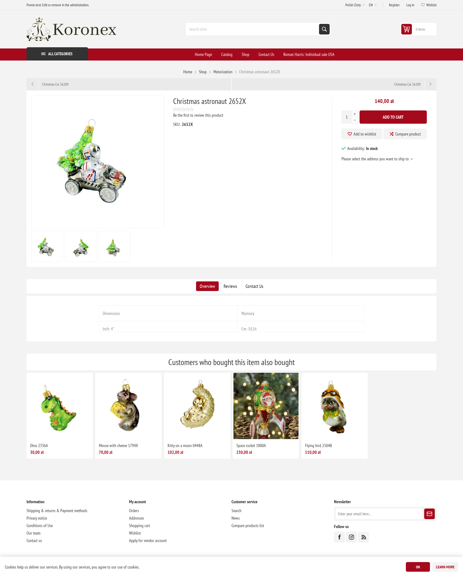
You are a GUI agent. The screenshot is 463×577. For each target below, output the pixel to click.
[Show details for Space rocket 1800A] (266, 406)
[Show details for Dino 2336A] (60, 406)
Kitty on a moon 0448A (185, 445)
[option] (47, 246)
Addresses (136, 518)
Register (394, 4)
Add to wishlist (365, 134)
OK (418, 566)
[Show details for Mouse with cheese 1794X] (128, 406)
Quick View (54, 431)
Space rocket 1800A (251, 445)
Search (324, 29)
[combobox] (253, 29)
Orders (134, 510)
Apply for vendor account (148, 540)
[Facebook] (339, 537)
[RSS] (363, 537)
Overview (207, 286)
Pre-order (281, 431)
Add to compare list (44, 431)
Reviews (230, 286)
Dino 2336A (39, 445)
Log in (410, 4)
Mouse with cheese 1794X (118, 445)
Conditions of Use (40, 525)
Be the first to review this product (198, 115)
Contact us (34, 540)
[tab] (207, 286)
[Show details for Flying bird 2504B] (334, 406)
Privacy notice (37, 518)
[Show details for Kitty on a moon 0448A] (197, 406)
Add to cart (393, 117)
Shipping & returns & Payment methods (57, 510)
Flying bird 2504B (318, 445)
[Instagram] (351, 537)
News (236, 518)
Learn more (445, 566)
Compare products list (248, 525)
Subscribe (429, 514)
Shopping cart (139, 525)
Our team (34, 533)
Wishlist (135, 533)
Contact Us (254, 286)
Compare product (408, 134)
